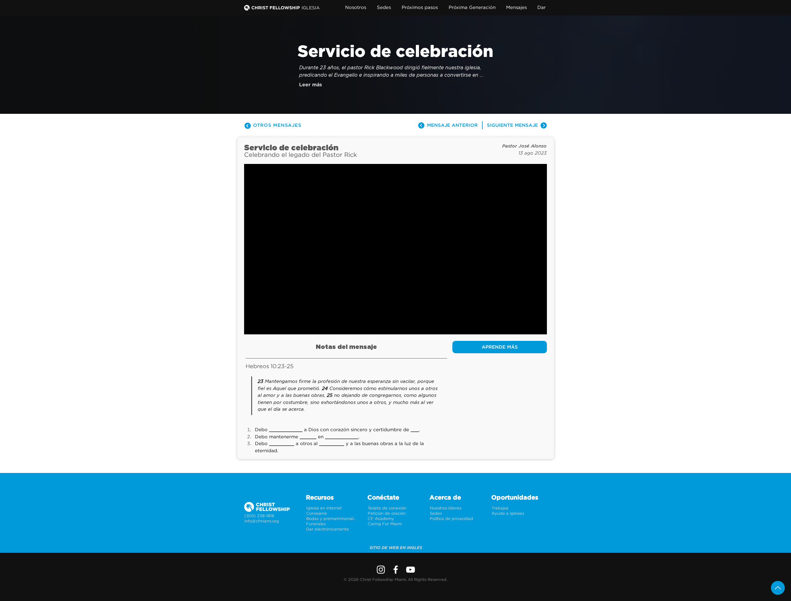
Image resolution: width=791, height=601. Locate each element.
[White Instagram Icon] (380, 569)
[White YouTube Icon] (410, 569)
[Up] (778, 588)
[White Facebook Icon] (395, 569)
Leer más (310, 84)
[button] (357, 7)
